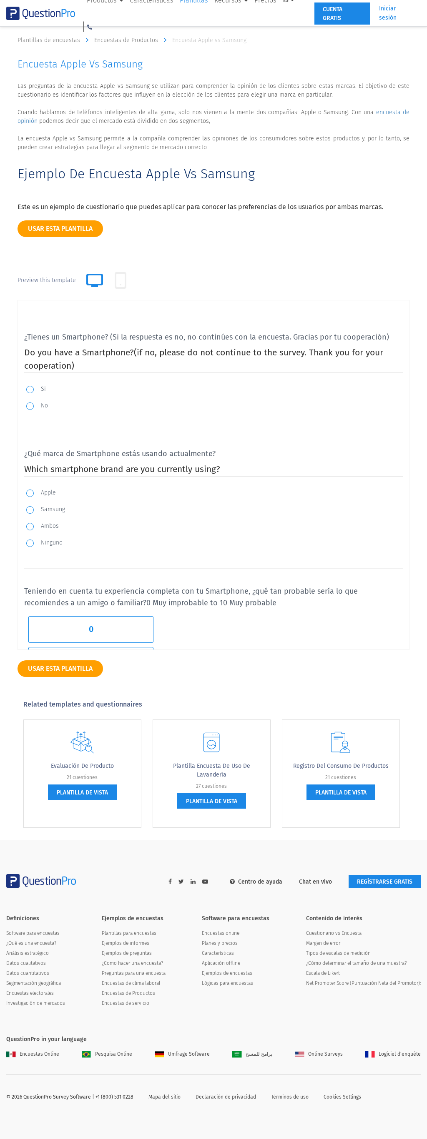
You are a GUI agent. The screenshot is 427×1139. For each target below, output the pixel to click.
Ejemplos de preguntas (127, 953)
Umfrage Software (189, 1054)
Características (218, 953)
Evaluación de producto (82, 765)
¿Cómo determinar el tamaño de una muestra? (356, 963)
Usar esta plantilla (60, 228)
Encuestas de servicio (125, 1003)
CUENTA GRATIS (332, 14)
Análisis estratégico (27, 953)
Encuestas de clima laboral (131, 983)
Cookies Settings (342, 1097)
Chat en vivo (315, 881)
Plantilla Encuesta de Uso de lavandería (211, 770)
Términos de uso (290, 1097)
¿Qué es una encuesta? (31, 943)
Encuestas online (220, 933)
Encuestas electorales (30, 993)
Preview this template (47, 280)
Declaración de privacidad (226, 1097)
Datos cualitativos (26, 963)
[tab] (121, 280)
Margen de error (323, 943)
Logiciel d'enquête (400, 1054)
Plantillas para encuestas (129, 933)
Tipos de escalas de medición (338, 953)
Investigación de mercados (35, 1003)
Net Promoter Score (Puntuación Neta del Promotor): (363, 983)
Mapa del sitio (164, 1097)
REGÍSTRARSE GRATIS (384, 881)
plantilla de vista (82, 792)
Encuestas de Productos (127, 40)
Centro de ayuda (260, 881)
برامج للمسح (259, 1054)
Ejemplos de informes (125, 943)
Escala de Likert (323, 973)
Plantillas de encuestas (50, 40)
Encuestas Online (39, 1054)
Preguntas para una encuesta (134, 973)
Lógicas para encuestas (227, 983)
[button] (89, 26)
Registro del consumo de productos (341, 765)
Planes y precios (220, 943)
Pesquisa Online (113, 1054)
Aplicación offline (221, 963)
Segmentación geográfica (33, 983)
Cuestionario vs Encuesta (334, 933)
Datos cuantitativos (27, 973)
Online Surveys (325, 1054)
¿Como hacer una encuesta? (132, 963)
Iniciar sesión (388, 13)
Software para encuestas (33, 933)
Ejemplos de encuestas (227, 973)
